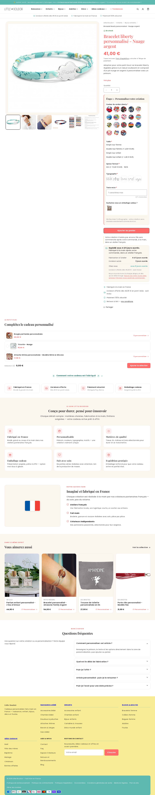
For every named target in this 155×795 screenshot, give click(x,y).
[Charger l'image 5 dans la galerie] (76, 122)
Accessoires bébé (48, 710)
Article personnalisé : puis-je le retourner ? (97, 678)
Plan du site (134, 783)
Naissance (35, 9)
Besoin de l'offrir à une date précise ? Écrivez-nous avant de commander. (127, 277)
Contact (44, 744)
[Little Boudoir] (14, 9)
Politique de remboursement (18, 783)
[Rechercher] (137, 9)
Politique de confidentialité (42, 783)
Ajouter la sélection (139, 365)
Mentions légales (121, 783)
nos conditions (127, 301)
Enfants (49, 9)
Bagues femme (128, 719)
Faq (42, 748)
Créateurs (9, 761)
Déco (83, 9)
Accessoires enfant (72, 710)
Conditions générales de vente (99, 783)
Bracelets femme (129, 710)
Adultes (72, 9)
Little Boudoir (109, 23)
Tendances (117, 9)
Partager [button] (109, 307)
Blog (42, 765)
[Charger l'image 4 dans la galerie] (60, 122)
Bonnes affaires (11, 766)
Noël (6, 744)
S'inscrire (111, 752)
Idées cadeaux (98, 9)
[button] (148, 9)
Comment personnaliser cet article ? (94, 643)
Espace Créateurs (48, 753)
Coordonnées (80, 783)
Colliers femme (128, 715)
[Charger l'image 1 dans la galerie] (13, 122)
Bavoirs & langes (48, 728)
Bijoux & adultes (130, 705)
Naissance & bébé (48, 705)
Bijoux (61, 9)
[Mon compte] (142, 9)
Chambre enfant (71, 715)
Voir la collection (140, 547)
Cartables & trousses (73, 723)
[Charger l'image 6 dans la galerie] (91, 122)
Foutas (125, 728)
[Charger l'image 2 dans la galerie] (28, 122)
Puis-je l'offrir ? (83, 670)
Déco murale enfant (73, 728)
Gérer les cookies (14, 787)
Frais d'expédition (122, 58)
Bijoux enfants (130, 23)
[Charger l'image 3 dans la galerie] (44, 122)
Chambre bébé (47, 715)
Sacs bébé (45, 732)
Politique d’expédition (63, 783)
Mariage (8, 757)
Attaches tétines (48, 723)
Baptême (8, 753)
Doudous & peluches (49, 719)
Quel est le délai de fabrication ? (92, 661)
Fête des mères (11, 748)
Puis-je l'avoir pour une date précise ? (94, 686)
